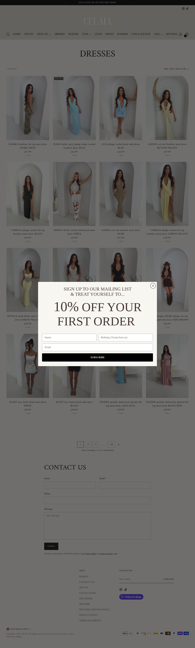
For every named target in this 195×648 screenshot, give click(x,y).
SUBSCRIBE (97, 357)
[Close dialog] (153, 285)
